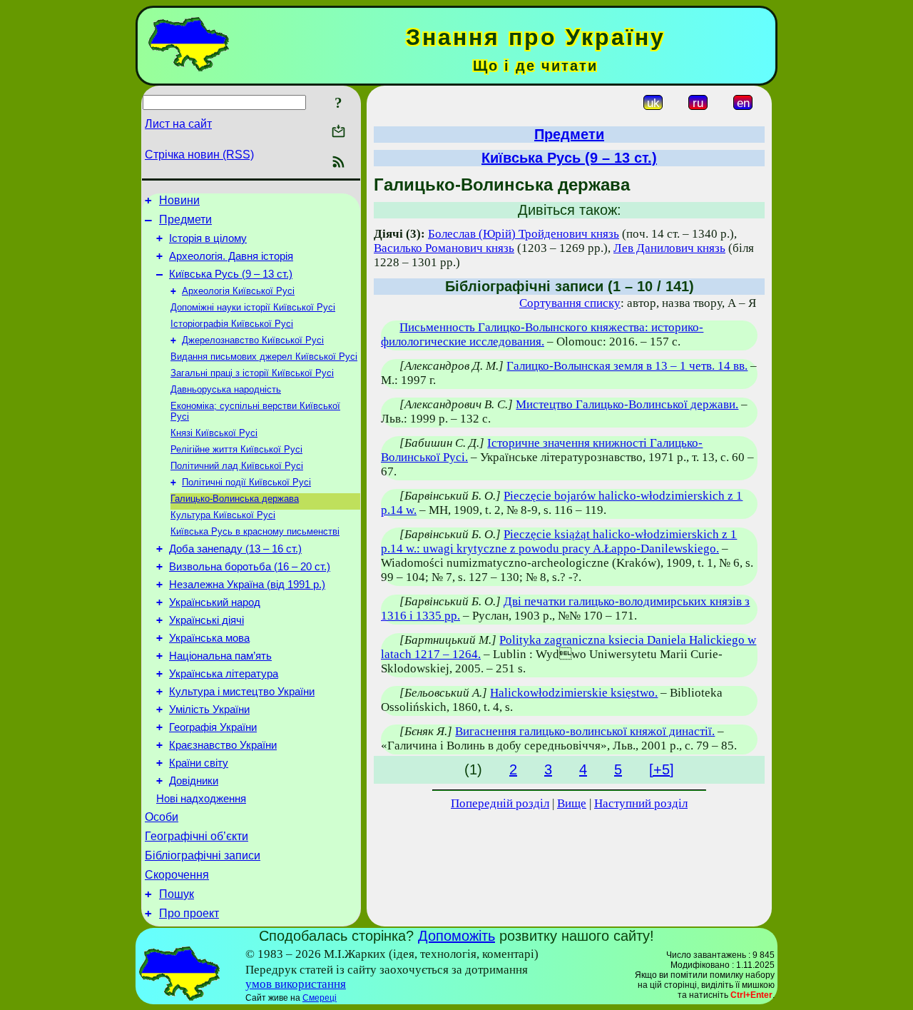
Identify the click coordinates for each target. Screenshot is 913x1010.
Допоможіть (456, 936)
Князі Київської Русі (213, 433)
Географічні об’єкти (196, 836)
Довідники (193, 781)
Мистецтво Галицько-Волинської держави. (627, 404)
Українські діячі (206, 620)
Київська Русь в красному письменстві (255, 531)
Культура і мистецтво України (242, 691)
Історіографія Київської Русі (231, 323)
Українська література (223, 674)
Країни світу (198, 763)
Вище (571, 803)
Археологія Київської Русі (238, 291)
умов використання (295, 984)
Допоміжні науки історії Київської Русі (252, 307)
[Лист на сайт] (338, 132)
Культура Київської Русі (222, 515)
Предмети (185, 219)
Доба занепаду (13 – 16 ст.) (235, 549)
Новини (179, 200)
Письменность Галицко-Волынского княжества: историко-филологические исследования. (542, 334)
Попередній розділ (500, 803)
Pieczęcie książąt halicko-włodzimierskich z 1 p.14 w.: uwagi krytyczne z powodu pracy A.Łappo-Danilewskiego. (559, 541)
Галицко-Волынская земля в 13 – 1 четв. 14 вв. (627, 366)
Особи (161, 817)
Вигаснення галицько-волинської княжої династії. (585, 731)
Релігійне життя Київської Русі (236, 449)
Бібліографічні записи (202, 855)
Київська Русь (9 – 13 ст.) (230, 274)
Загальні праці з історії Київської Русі (252, 373)
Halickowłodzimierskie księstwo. (574, 693)
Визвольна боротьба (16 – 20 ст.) (249, 566)
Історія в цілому (208, 238)
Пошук (176, 894)
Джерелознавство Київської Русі (253, 340)
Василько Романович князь (444, 248)
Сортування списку (570, 303)
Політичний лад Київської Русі (236, 465)
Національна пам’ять (220, 656)
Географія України (213, 727)
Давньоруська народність (225, 389)
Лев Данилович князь (669, 248)
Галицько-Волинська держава (234, 498)
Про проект (189, 913)
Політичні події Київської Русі (246, 482)
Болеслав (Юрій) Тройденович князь (523, 234)
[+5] (661, 769)
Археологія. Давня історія (231, 256)
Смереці (319, 998)
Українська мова (209, 638)
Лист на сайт (178, 124)
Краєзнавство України (223, 745)
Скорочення (177, 875)
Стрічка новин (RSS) (199, 154)
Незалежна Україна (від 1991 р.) (247, 584)
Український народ (214, 602)
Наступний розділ (641, 803)
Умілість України (209, 709)
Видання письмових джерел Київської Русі (263, 356)
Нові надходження (201, 798)
